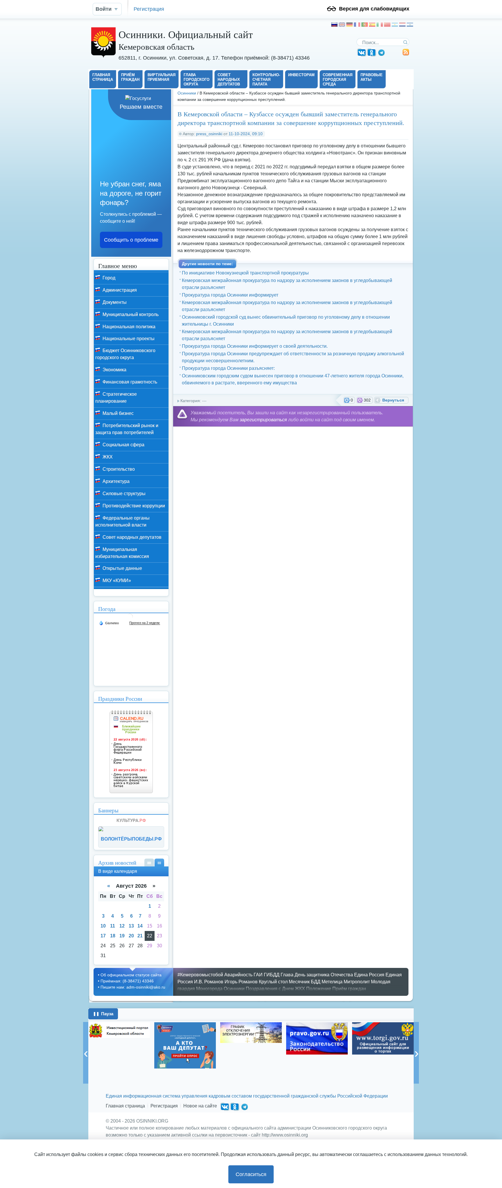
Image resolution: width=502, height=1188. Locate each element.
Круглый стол (273, 981)
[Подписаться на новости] (405, 54)
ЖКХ (107, 456)
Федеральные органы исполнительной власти (122, 521)
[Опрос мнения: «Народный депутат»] (185, 1045)
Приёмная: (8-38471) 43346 (127, 981)
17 (103, 935)
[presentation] (85, 1053)
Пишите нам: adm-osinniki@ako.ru (133, 987)
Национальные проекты (128, 338)
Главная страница (125, 1105)
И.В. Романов (208, 981)
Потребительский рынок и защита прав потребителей (126, 429)
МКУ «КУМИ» (116, 580)
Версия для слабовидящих (374, 9)
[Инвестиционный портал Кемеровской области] (119, 1030)
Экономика (113, 369)
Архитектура (115, 481)
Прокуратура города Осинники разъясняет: (228, 368)
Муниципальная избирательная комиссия (122, 553)
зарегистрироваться (263, 419)
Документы (114, 302)
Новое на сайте (200, 1105)
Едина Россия (369, 974)
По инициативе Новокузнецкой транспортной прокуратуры (245, 272)
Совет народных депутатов (131, 537)
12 (122, 925)
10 (103, 925)
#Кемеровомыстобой (200, 974)
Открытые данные (121, 568)
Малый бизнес (117, 413)
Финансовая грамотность (129, 381)
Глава (287, 974)
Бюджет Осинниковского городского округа (125, 354)
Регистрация (149, 9)
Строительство (118, 469)
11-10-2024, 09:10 (246, 133)
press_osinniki (209, 133)
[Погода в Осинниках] (129, 619)
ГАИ (258, 974)
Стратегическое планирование (116, 398)
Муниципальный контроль (130, 314)
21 (140, 935)
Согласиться (251, 1174)
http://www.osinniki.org (285, 1134)
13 (131, 925)
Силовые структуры (123, 493)
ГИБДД (271, 974)
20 (131, 935)
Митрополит (357, 981)
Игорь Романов (241, 981)
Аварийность (238, 974)
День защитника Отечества (324, 974)
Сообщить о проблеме (131, 240)
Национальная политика (128, 326)
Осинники (187, 93)
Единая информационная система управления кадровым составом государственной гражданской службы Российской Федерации (247, 1096)
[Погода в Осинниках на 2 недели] (144, 623)
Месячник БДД (304, 981)
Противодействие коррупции (133, 505)
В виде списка (149, 862)
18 (112, 935)
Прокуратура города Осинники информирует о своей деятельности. (255, 346)
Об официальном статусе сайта (131, 975)
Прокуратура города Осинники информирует (230, 294)
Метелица (332, 981)
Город (108, 277)
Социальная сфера (122, 444)
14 (140, 925)
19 (122, 935)
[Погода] (109, 623)
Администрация (119, 290)
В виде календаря (159, 862)
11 (112, 925)
